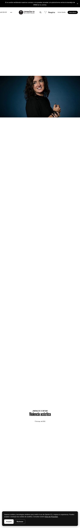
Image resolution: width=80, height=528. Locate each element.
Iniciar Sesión (62, 12)
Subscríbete (72, 12)
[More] (11, 12)
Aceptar (9, 521)
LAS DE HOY (3, 12)
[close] (77, 3)
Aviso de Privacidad (51, 516)
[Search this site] (40, 12)
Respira (51, 12)
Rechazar (20, 521)
